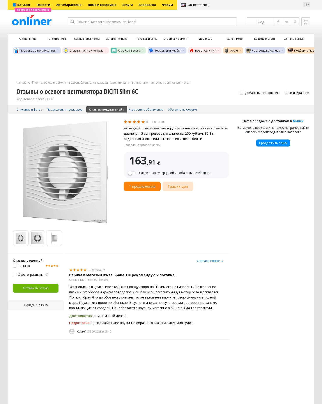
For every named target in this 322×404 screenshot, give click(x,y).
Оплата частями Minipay (86, 50)
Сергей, (82, 331)
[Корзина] (305, 21)
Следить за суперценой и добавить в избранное (175, 173)
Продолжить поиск (273, 143)
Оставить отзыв (36, 288)
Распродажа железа (266, 50)
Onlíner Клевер (198, 5)
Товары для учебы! (168, 50)
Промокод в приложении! (37, 50)
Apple (234, 50)
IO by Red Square (129, 50)
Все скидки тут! (205, 50)
